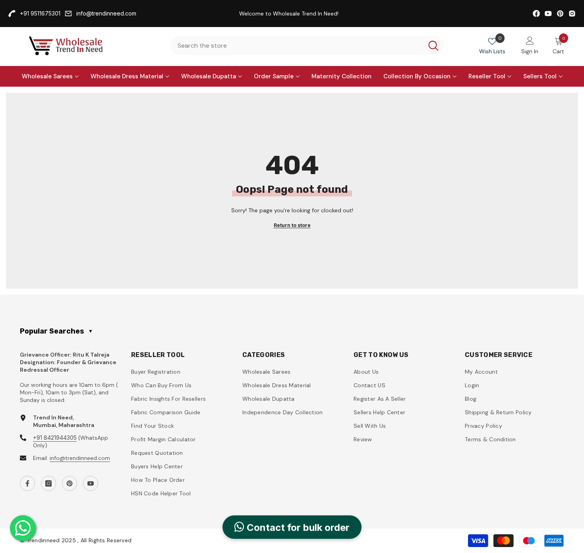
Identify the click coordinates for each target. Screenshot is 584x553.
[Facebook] (27, 483)
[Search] (307, 45)
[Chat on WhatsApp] (23, 528)
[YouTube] (90, 483)
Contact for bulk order (297, 526)
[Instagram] (48, 483)
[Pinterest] (69, 483)
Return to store (292, 225)
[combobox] (296, 45)
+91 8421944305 (55, 437)
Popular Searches (56, 331)
